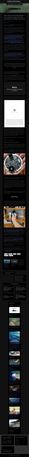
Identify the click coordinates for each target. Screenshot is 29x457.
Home (8, 4)
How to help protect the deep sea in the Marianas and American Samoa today (14, 429)
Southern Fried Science (13, 1)
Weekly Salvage (5, 286)
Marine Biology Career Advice (13, 403)
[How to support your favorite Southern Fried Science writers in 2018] (22, 263)
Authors (16, 4)
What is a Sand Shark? (12, 356)
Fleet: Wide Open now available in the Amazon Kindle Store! (14, 264)
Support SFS (19, 4)
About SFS (12, 4)
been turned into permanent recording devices (14, 35)
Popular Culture (7, 22)
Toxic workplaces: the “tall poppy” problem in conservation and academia (14, 366)
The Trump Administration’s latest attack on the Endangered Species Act (14, 327)
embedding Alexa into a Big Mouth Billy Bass (17, 42)
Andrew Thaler (12, 20)
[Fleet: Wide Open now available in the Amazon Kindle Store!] (14, 261)
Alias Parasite (15, 75)
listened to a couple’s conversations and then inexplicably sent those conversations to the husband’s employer (14, 36)
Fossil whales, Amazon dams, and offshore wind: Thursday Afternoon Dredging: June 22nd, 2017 (7, 265)
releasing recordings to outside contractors (13, 41)
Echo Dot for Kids (10, 40)
